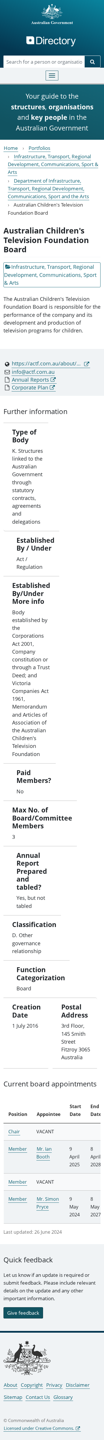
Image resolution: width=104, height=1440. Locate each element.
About (10, 1385)
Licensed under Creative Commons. (39, 1428)
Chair (14, 1131)
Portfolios (39, 148)
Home (11, 148)
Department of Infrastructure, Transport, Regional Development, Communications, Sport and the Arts (48, 188)
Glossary (63, 1397)
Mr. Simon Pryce (47, 1203)
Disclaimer (78, 1385)
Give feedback (23, 1313)
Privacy (54, 1385)
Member (17, 1149)
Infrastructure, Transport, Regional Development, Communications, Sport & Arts (53, 164)
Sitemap (13, 1397)
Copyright (32, 1385)
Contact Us (38, 1397)
